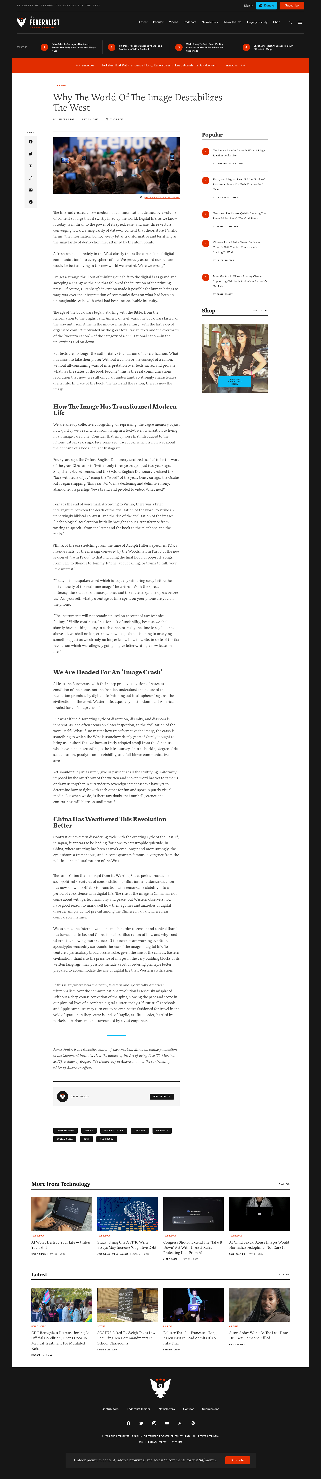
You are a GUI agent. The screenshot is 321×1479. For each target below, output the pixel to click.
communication (65, 1130)
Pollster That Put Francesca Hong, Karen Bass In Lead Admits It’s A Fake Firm (190, 1338)
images (89, 1130)
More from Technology (60, 1184)
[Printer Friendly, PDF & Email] (31, 202)
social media (65, 1139)
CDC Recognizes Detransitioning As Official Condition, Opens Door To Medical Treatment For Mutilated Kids (60, 1341)
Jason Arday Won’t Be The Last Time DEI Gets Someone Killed (258, 1335)
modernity (162, 1130)
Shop (208, 310)
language (140, 1130)
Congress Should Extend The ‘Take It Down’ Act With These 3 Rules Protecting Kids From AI (192, 1247)
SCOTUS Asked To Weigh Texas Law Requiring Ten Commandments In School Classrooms (126, 1338)
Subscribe (292, 5)
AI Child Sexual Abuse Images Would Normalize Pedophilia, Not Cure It (259, 1245)
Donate (269, 5)
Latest (39, 1274)
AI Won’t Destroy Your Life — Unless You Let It (61, 1245)
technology (106, 1139)
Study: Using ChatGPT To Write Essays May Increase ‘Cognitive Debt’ (127, 1245)
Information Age (114, 1130)
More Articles (161, 1096)
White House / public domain (162, 198)
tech (86, 1139)
